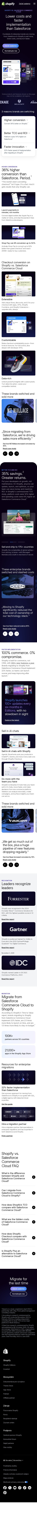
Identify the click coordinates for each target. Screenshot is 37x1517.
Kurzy (5, 1414)
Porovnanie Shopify (10, 1410)
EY (15, 1327)
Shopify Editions (9, 1365)
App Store (7, 1390)
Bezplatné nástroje (10, 1419)
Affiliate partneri (9, 1398)
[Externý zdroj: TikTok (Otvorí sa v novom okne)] (24, 1487)
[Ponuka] (34, 3)
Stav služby (7, 1447)
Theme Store (8, 1386)
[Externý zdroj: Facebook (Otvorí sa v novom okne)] (5, 1487)
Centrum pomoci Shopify (12, 1435)
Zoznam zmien (8, 1423)
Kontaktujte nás (11, 51)
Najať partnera (8, 1443)
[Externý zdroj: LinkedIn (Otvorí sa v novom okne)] (29, 1487)
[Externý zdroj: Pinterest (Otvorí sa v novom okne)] (5, 1492)
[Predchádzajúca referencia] (5, 453)
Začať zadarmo (24, 4)
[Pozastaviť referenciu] (11, 453)
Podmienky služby (10, 1466)
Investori (6, 1369)
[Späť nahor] (5, 1351)
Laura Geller (15, 557)
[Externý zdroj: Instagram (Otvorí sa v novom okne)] (19, 1487)
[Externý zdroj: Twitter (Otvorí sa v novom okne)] (10, 1487)
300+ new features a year (22, 663)
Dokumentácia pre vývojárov (14, 1382)
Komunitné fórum (9, 1439)
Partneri (6, 1394)
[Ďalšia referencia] (16, 453)
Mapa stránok (8, 1478)
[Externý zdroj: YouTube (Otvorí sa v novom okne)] (14, 1487)
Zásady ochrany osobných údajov (16, 1474)
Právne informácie (10, 1470)
